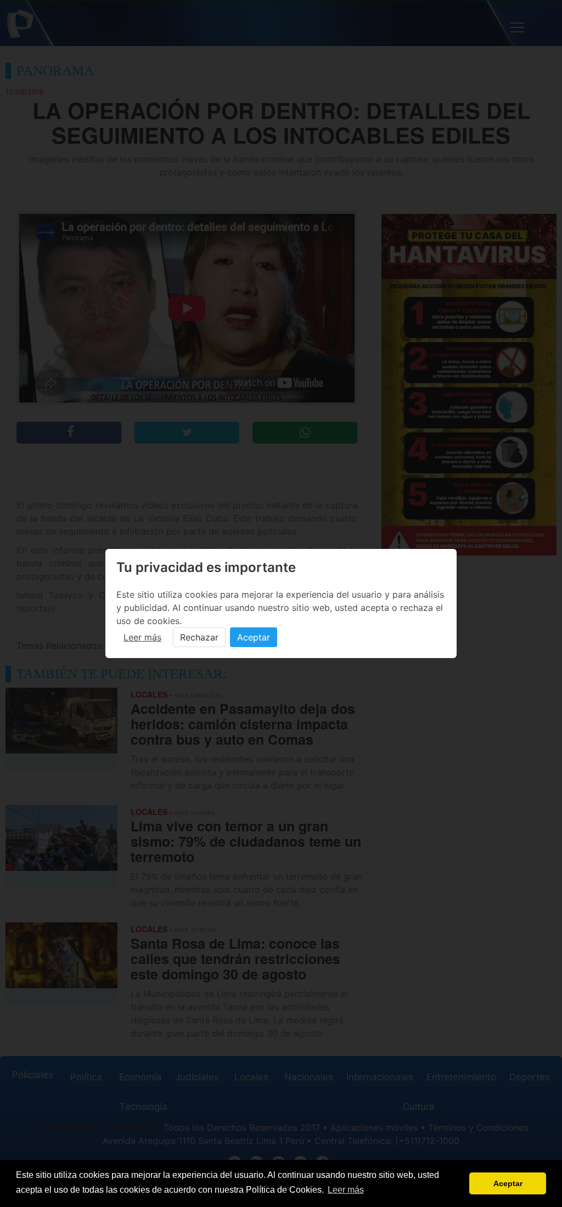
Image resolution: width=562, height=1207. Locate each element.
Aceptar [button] (507, 1183)
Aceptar (253, 637)
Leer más (142, 637)
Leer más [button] (346, 1189)
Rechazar (199, 637)
